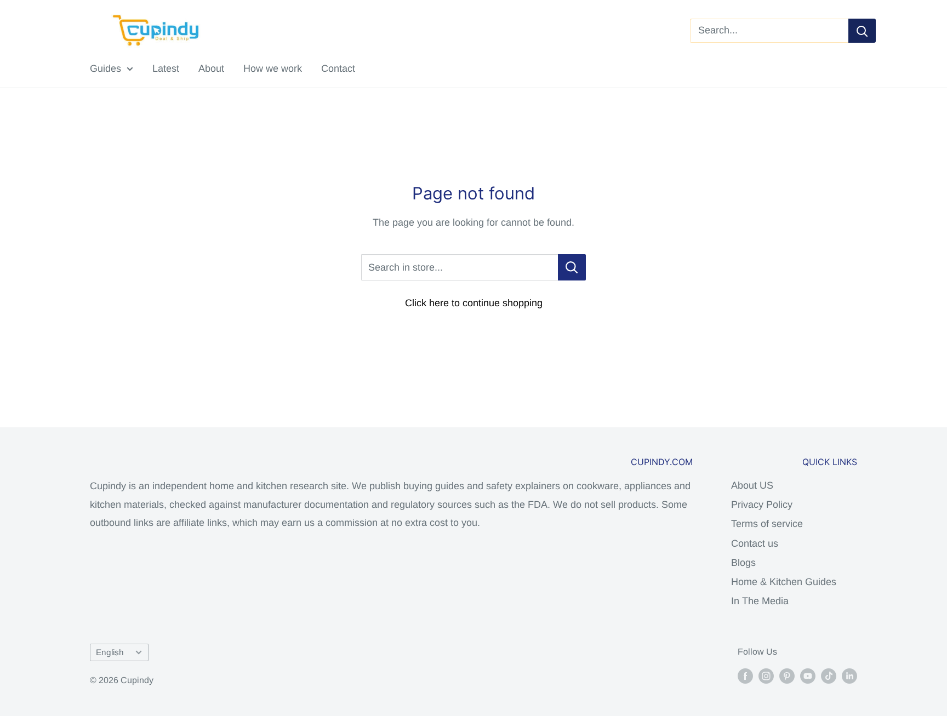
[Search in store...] (572, 267)
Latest (165, 68)
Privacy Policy (761, 504)
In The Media (760, 600)
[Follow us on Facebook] (745, 675)
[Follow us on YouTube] (807, 675)
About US (752, 485)
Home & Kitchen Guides (783, 581)
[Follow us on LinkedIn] (849, 675)
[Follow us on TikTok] (828, 675)
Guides (105, 68)
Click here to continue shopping (474, 302)
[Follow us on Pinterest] (787, 675)
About (211, 68)
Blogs (743, 562)
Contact (338, 68)
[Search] (862, 31)
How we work (272, 68)
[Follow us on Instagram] (766, 675)
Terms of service (767, 523)
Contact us (754, 543)
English (110, 652)
